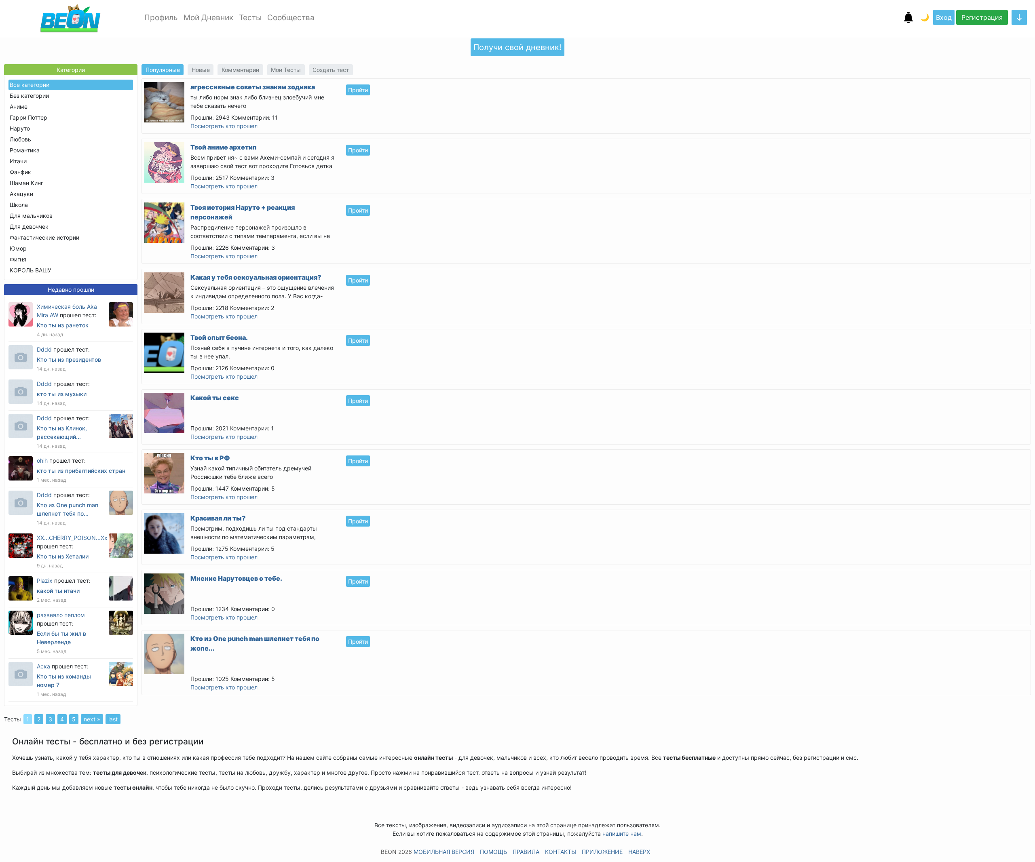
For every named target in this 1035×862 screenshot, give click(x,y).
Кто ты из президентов (69, 359)
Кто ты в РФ (210, 458)
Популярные (163, 69)
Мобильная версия (444, 851)
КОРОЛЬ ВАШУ (30, 270)
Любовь (20, 139)
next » (92, 719)
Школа (19, 204)
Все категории (29, 84)
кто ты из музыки (62, 393)
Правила (526, 851)
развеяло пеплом (61, 614)
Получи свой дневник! (517, 47)
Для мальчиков (31, 215)
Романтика (25, 150)
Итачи (18, 161)
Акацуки (21, 193)
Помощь (493, 851)
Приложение (602, 851)
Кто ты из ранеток (63, 325)
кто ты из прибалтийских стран (81, 470)
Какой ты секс (214, 398)
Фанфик (20, 172)
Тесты (250, 17)
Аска (43, 666)
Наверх (639, 851)
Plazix (45, 580)
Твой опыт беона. (219, 337)
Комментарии (240, 69)
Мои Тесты (286, 69)
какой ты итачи (58, 590)
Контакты (560, 851)
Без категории (29, 95)
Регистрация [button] (982, 17)
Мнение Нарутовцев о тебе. (236, 578)
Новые (201, 69)
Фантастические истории (44, 237)
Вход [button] (944, 17)
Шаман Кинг (26, 182)
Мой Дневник (208, 17)
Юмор (18, 248)
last (113, 719)
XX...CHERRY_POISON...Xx (72, 537)
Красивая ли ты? (218, 518)
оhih (42, 460)
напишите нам (621, 833)
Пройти (358, 89)
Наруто (20, 128)
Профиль (161, 17)
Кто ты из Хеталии (63, 556)
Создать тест (331, 69)
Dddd (44, 349)
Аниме (18, 106)
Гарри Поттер (28, 117)
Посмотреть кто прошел (224, 125)
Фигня (18, 259)
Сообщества (291, 17)
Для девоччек (29, 226)
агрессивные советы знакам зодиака (252, 87)
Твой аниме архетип (223, 147)
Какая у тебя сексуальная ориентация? (255, 277)
